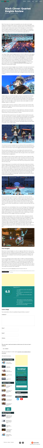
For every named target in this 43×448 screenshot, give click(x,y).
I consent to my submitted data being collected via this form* (21, 383)
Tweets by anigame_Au (23, 394)
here (24, 375)
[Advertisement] (18, 280)
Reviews (24, 1)
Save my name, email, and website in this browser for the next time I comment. (16, 345)
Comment (4, 314)
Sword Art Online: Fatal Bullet (20, 61)
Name (3, 328)
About (36, 1)
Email (3, 333)
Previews (28, 1)
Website (3, 338)
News (33, 1)
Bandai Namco (14, 268)
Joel (9, 13)
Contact (40, 1)
